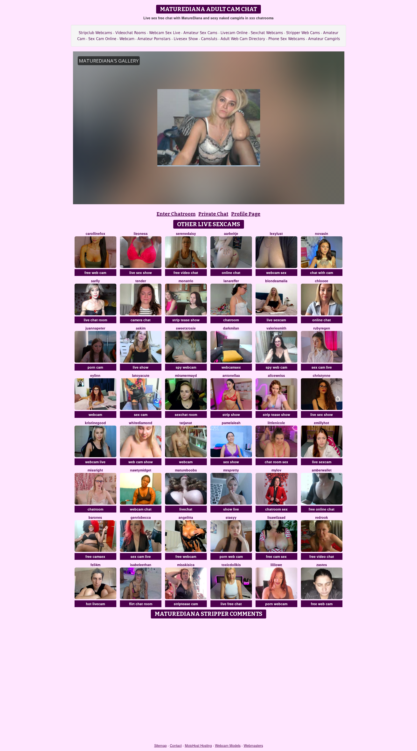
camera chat (141, 319)
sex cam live (322, 367)
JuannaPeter (95, 328)
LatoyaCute (140, 375)
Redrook (321, 517)
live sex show (140, 272)
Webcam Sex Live (164, 32)
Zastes (321, 564)
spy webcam (186, 367)
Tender (140, 280)
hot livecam (95, 603)
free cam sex (276, 556)
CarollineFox (95, 233)
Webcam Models (228, 745)
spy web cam (276, 367)
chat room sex (276, 461)
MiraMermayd (186, 375)
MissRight (95, 470)
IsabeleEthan (140, 564)
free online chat (321, 509)
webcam (95, 414)
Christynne (321, 375)
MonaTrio (186, 280)
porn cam (95, 367)
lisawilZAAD (276, 517)
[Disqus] (208, 681)
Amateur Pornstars (154, 38)
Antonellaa (231, 375)
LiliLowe (276, 564)
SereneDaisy (186, 233)
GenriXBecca (141, 517)
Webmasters (253, 745)
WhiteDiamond (140, 422)
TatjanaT (186, 422)
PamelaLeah (231, 422)
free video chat (186, 272)
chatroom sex (276, 509)
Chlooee (321, 280)
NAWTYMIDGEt (140, 470)
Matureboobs (186, 470)
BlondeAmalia (276, 280)
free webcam (185, 556)
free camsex (95, 556)
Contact (176, 745)
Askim (141, 328)
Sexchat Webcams (267, 32)
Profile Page (245, 214)
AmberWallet (322, 470)
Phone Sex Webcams (286, 38)
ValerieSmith (276, 328)
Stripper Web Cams (303, 32)
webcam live (95, 461)
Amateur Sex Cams (200, 32)
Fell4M (95, 564)
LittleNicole (276, 422)
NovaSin (321, 233)
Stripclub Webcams (95, 32)
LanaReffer (231, 280)
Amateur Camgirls (324, 38)
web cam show (140, 461)
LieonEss (141, 233)
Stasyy (231, 517)
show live (231, 509)
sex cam (140, 414)
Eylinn (95, 375)
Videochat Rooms (130, 32)
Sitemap (160, 745)
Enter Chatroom (176, 214)
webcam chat (141, 509)
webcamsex (231, 367)
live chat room (95, 319)
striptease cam (186, 603)
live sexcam (276, 319)
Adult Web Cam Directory (243, 38)
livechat (185, 509)
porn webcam (276, 603)
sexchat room (186, 414)
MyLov (276, 470)
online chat (231, 272)
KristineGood (95, 422)
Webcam (126, 38)
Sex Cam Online (102, 38)
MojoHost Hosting (198, 745)
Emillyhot (321, 422)
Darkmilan (231, 328)
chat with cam (321, 272)
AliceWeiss (276, 375)
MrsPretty (231, 470)
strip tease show (186, 319)
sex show (231, 461)
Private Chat (213, 214)
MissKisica (186, 564)
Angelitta (186, 517)
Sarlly (95, 280)
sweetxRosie (186, 328)
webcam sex (276, 272)
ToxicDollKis (231, 564)
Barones (95, 517)
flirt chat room (140, 603)
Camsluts (209, 38)
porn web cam (231, 556)
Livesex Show (186, 38)
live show (140, 367)
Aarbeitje (231, 233)
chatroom (231, 319)
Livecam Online (234, 32)
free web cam (95, 272)
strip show (231, 414)
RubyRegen (321, 328)
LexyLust (276, 233)
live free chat (231, 603)
